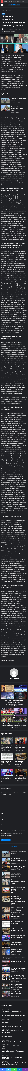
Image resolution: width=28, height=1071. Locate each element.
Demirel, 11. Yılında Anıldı (18, 961)
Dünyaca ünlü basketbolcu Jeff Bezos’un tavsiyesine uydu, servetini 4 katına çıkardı (18, 900)
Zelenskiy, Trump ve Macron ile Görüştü (20, 777)
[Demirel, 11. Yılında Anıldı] (6, 963)
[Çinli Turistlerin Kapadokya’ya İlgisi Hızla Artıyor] (5, 108)
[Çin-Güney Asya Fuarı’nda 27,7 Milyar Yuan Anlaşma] (6, 970)
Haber (9, 10)
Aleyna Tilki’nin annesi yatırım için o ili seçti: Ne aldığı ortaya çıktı (18, 909)
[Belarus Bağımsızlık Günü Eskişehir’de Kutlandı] (7, 772)
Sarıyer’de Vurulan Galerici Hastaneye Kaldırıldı (16, 951)
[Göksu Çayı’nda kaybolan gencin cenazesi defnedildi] (6, 994)
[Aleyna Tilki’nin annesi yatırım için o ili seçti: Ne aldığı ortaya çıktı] (6, 909)
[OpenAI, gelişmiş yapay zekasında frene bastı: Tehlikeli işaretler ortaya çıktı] (6, 890)
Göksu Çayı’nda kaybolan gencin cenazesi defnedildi (18, 993)
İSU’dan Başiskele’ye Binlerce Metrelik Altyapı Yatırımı (7, 747)
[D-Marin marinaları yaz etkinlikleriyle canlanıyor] (6, 868)
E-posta (3, 819)
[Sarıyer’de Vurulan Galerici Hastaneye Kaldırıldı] (6, 952)
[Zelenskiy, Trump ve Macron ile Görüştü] (21, 772)
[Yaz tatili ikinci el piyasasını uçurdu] (6, 875)
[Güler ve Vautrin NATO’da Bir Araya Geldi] (21, 740)
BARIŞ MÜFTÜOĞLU (8, 29)
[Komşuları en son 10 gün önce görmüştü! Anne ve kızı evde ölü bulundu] (6, 986)
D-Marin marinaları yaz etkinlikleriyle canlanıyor (18, 867)
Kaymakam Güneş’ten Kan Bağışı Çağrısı (13, 957)
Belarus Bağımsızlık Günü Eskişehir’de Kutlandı (6, 778)
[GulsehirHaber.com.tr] (14, 5)
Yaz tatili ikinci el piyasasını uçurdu (12, 1)
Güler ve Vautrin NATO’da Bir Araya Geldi (20, 747)
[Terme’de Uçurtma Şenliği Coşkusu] (5, 100)
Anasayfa (5, 10)
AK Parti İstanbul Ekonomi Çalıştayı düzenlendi (20, 763)
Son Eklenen (14, 846)
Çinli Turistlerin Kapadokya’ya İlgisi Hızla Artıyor (18, 108)
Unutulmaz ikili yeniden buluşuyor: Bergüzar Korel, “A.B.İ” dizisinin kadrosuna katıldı (18, 977)
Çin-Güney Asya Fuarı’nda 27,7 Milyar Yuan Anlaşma (18, 969)
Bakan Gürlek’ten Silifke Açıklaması (6, 762)
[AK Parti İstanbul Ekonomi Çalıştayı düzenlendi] (21, 756)
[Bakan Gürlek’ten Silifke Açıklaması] (7, 756)
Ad (2, 813)
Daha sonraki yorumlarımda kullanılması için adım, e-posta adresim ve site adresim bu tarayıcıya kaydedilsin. (13, 833)
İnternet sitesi (4, 825)
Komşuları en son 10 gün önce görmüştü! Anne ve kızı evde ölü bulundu (18, 986)
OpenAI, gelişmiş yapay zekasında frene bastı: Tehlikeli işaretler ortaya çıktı (18, 890)
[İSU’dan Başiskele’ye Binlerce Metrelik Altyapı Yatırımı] (7, 740)
